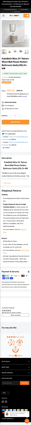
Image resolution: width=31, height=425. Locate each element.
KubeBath (5, 77)
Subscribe (25, 383)
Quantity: (5, 115)
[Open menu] (3, 15)
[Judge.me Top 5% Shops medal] (15, 349)
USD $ (4, 392)
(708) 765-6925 (17, 11)
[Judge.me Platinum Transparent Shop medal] (11, 342)
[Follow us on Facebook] (3, 401)
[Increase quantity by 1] (19, 115)
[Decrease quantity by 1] (10, 115)
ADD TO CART (15, 122)
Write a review (15, 315)
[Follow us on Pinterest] (6, 401)
